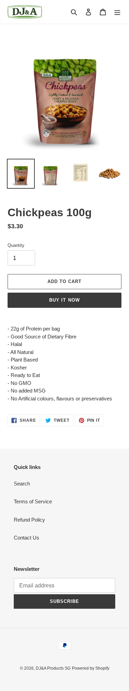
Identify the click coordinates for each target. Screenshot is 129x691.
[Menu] (117, 11)
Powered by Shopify (90, 668)
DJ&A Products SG (53, 668)
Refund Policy (29, 520)
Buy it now (64, 300)
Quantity (16, 245)
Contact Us (26, 538)
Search (22, 483)
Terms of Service (33, 501)
